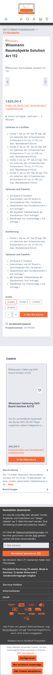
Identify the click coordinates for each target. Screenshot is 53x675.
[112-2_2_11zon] (26, 81)
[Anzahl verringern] (8, 314)
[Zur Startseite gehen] (26, 8)
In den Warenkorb (33, 314)
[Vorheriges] (7, 81)
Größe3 (36, 302)
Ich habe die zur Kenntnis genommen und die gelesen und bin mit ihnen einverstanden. (25, 535)
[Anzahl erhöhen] (16, 314)
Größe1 (11, 302)
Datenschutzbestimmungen (30, 532)
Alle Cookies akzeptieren (27, 671)
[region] (26, 81)
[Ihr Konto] (34, 19)
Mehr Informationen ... (26, 653)
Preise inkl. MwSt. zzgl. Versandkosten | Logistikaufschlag (26, 107)
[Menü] (6, 19)
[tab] (26, 477)
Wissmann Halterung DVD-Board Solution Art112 (24, 405)
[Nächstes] (45, 81)
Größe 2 (23, 302)
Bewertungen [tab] (10, 489)
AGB (35, 535)
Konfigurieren (27, 658)
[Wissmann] (26, 40)
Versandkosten (10, 630)
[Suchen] (21, 19)
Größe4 (11, 307)
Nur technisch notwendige (27, 664)
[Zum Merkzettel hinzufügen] (39, 390)
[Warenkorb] (40, 19)
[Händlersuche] (47, 19)
